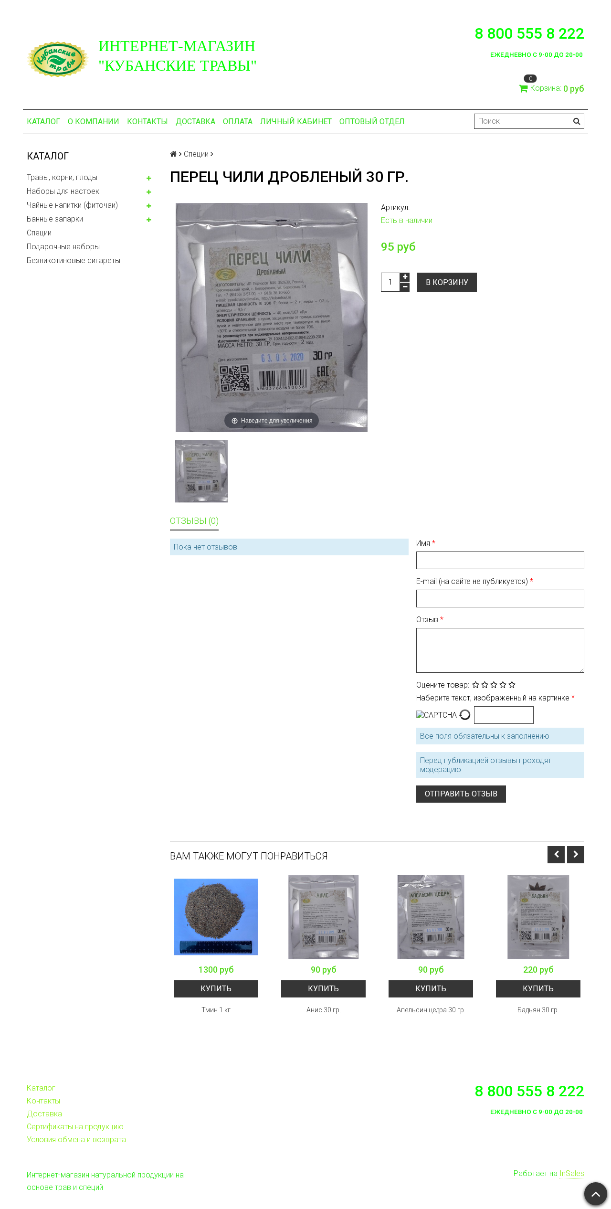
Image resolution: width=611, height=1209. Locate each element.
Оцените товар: (442, 684)
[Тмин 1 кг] (216, 917)
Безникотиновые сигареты (73, 260)
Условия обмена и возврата (76, 1139)
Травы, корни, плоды (62, 177)
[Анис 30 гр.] (323, 917)
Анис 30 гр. (323, 1010)
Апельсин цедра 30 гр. (431, 1010)
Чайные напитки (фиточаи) (72, 205)
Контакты (147, 121)
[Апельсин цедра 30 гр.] (431, 917)
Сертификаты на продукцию (75, 1126)
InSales (571, 1173)
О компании (93, 121)
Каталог (43, 121)
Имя (424, 543)
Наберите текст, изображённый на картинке (493, 697)
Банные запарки (55, 218)
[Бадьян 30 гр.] (538, 917)
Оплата (238, 121)
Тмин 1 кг (216, 1010)
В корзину (447, 282)
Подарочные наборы (63, 246)
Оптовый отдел (372, 121)
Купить (216, 988)
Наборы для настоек (63, 191)
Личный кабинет (296, 121)
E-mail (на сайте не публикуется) (473, 581)
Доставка (195, 121)
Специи (39, 232)
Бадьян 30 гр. (538, 1010)
